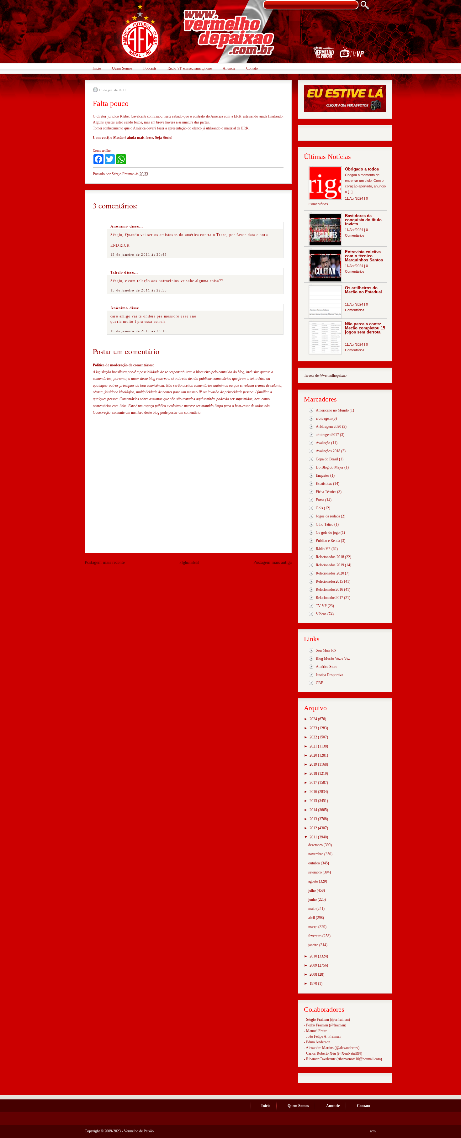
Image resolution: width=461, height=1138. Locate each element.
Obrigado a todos (362, 169)
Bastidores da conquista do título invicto (363, 219)
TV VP (321, 606)
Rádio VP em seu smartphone (189, 68)
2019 (314, 764)
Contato (252, 68)
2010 (314, 956)
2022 (314, 737)
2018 (314, 773)
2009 (314, 965)
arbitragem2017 (327, 435)
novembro (316, 854)
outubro (314, 863)
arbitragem (323, 418)
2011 (314, 837)
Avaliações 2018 (328, 451)
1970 (314, 983)
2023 (314, 728)
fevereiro (315, 936)
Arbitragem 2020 (328, 426)
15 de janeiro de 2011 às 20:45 (138, 254)
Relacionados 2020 (330, 573)
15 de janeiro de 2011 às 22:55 (138, 290)
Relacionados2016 (329, 589)
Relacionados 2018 (330, 557)
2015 (314, 801)
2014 (314, 810)
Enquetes (322, 475)
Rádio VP (323, 549)
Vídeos (321, 614)
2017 (314, 782)
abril (312, 917)
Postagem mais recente (105, 562)
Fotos (320, 500)
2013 (314, 819)
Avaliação (323, 443)
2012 (314, 828)
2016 (314, 791)
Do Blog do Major (329, 467)
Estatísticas (324, 483)
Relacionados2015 (329, 581)
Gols (319, 508)
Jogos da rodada (328, 516)
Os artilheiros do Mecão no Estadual (363, 290)
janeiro (313, 945)
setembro (315, 872)
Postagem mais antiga (272, 562)
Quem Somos (122, 68)
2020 (314, 755)
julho (312, 890)
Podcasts (149, 68)
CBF (319, 683)
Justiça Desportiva (329, 675)
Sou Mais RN (326, 650)
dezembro (316, 845)
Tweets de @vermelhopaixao (325, 375)
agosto (313, 881)
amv (373, 1131)
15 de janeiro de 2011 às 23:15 (138, 331)
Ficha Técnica (326, 492)
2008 (314, 974)
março (313, 927)
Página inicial (189, 562)
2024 (314, 719)
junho (313, 899)
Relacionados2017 (329, 597)
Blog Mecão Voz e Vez (333, 658)
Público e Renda (328, 540)
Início (97, 68)
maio (312, 908)
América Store (326, 666)
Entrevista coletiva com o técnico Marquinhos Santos (364, 255)
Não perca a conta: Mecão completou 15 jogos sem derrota (365, 328)
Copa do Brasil (327, 459)
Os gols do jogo (328, 532)
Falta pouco (111, 103)
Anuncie (229, 68)
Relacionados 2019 (330, 565)
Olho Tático (324, 524)
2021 (314, 746)
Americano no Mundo (332, 410)
